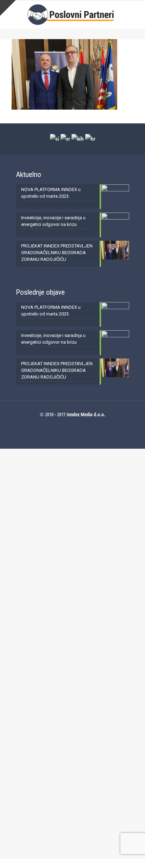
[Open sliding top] (8, 8)
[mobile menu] (135, 14)
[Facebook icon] (72, 424)
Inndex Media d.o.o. (86, 414)
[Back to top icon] (130, 844)
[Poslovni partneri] (72, 14)
